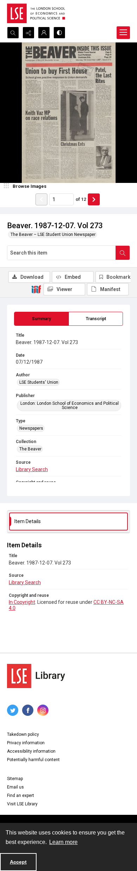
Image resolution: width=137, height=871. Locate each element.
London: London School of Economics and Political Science (69, 405)
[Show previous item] (41, 199)
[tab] (41, 318)
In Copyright (22, 602)
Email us (15, 787)
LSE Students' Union (38, 382)
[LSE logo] (36, 13)
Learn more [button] (63, 842)
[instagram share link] (42, 710)
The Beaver (30, 449)
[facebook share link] (27, 710)
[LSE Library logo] (36, 676)
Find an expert (20, 795)
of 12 (81, 199)
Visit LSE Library (22, 803)
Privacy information (26, 742)
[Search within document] (123, 253)
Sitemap (15, 778)
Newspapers (31, 428)
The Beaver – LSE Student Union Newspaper (53, 234)
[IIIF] (36, 289)
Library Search (32, 469)
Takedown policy (23, 734)
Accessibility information (31, 751)
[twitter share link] (12, 710)
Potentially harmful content (33, 759)
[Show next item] (94, 199)
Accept (18, 862)
